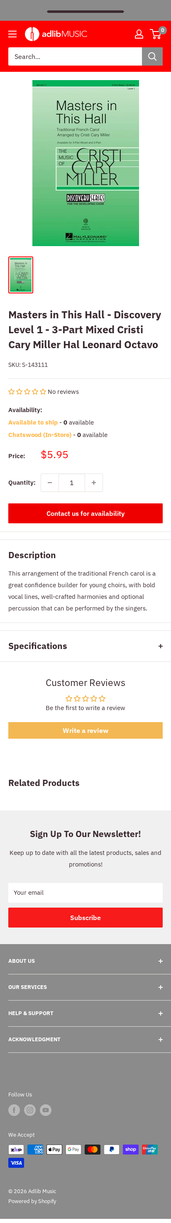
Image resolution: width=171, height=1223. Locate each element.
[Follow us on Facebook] (14, 1110)
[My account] (139, 34)
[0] (156, 34)
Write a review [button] (85, 730)
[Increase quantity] (94, 482)
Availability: (25, 410)
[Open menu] (12, 34)
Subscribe (85, 917)
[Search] (152, 56)
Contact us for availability (85, 513)
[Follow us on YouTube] (45, 1110)
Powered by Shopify (32, 1201)
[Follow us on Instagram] (30, 1110)
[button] (28, 391)
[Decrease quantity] (50, 482)
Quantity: (22, 482)
